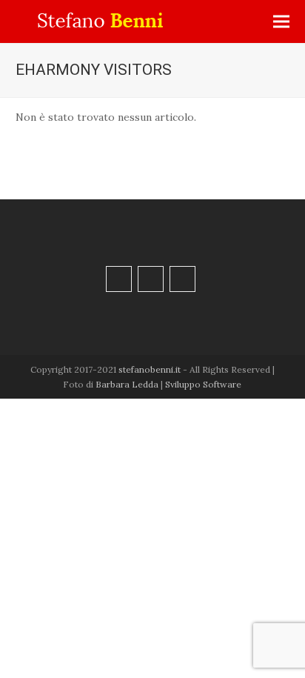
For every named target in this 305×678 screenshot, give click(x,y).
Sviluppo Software (203, 384)
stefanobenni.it (149, 369)
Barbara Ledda (126, 384)
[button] (281, 22)
